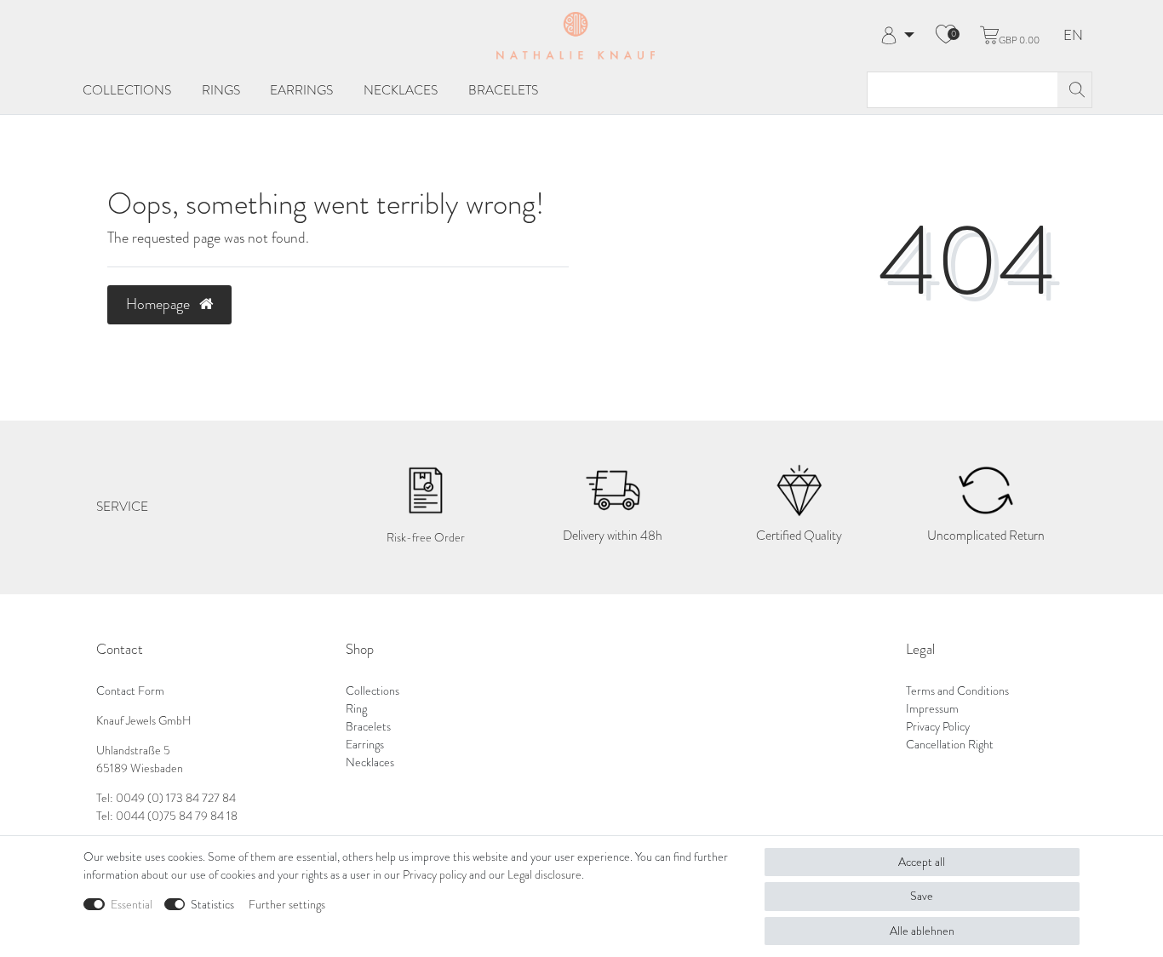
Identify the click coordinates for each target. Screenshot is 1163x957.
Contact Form (130, 691)
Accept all (921, 862)
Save (921, 896)
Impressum (932, 709)
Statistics (212, 905)
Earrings (301, 90)
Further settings (287, 905)
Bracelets (503, 90)
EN (1073, 36)
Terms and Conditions (957, 691)
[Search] (1074, 89)
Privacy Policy (938, 727)
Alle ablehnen (922, 931)
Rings (221, 90)
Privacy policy (435, 875)
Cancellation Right (950, 744)
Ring (356, 709)
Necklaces (401, 90)
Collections (127, 90)
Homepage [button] (159, 304)
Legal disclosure (544, 875)
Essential (131, 905)
